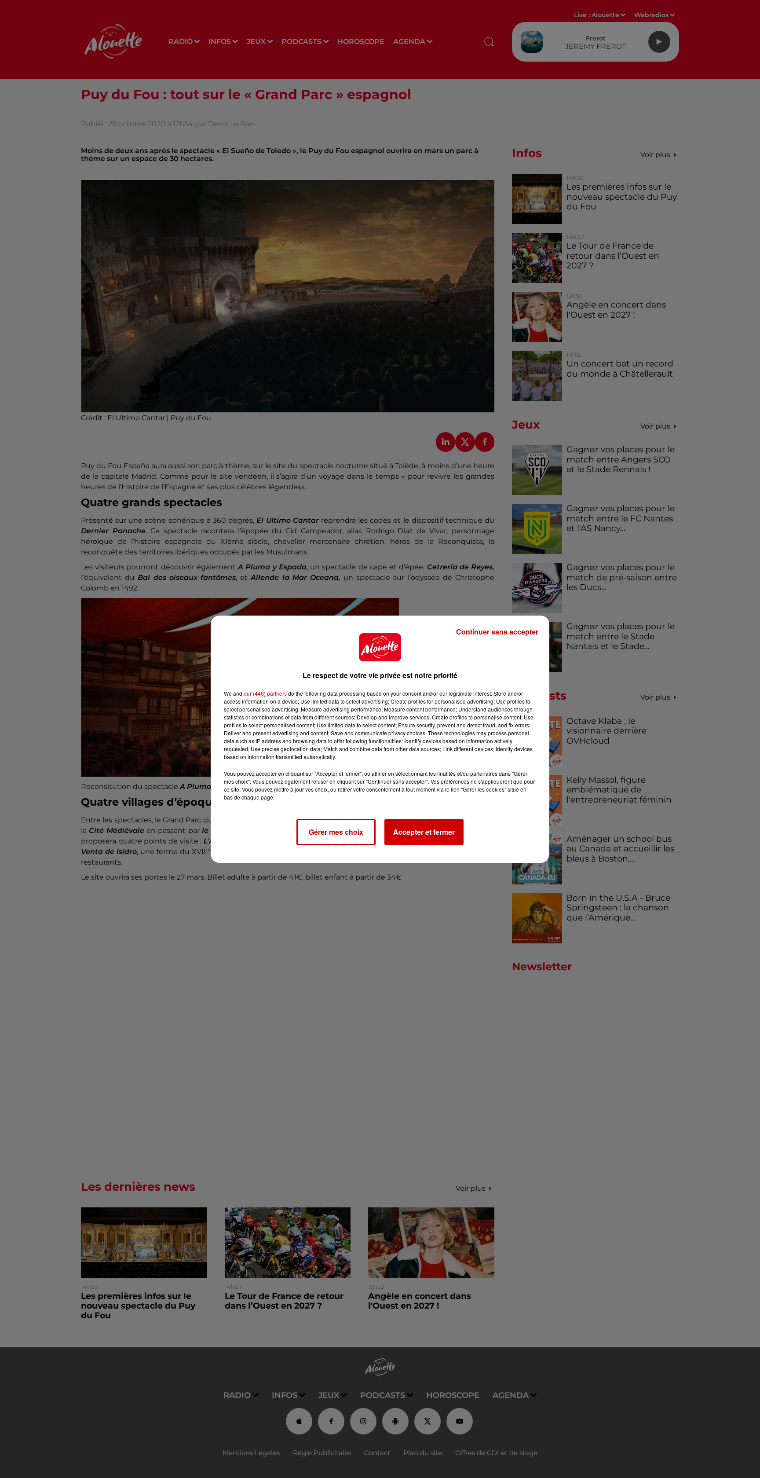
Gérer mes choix (336, 832)
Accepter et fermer (424, 832)
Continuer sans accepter (497, 632)
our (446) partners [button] (265, 693)
